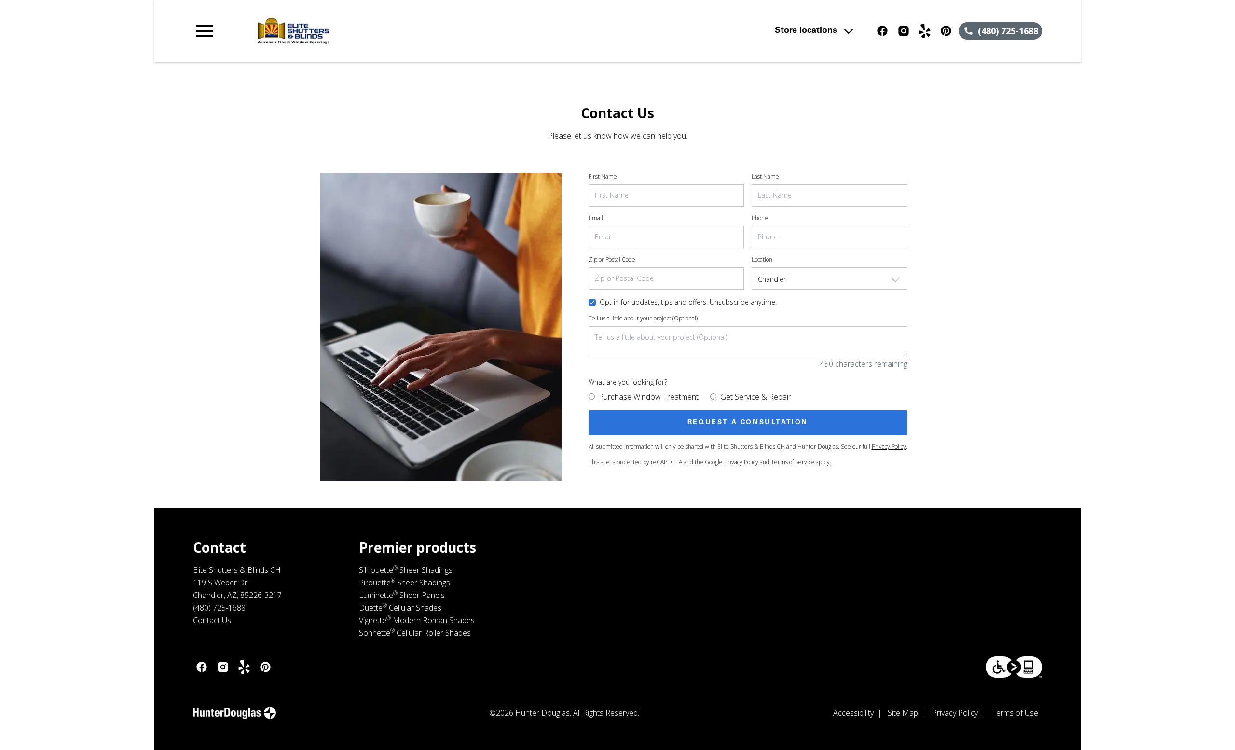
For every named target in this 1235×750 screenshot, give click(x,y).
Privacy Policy (889, 447)
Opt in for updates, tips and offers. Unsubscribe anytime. (688, 301)
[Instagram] (903, 31)
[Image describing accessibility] (1014, 667)
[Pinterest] (946, 31)
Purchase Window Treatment (649, 396)
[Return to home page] (392, 31)
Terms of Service (792, 462)
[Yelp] (924, 31)
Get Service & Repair (755, 396)
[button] (204, 30)
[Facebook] (882, 31)
